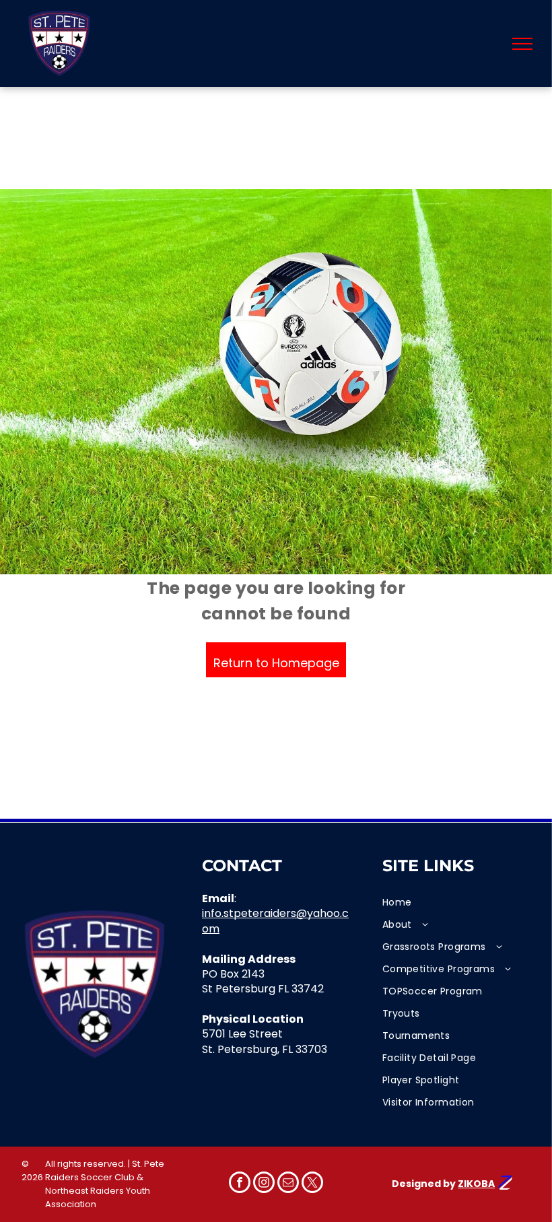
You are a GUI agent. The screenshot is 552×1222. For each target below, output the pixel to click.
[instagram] (264, 1184)
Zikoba (476, 1183)
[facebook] (239, 1184)
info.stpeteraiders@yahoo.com (275, 921)
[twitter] (312, 1184)
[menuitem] (456, 902)
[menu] (522, 43)
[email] (288, 1184)
